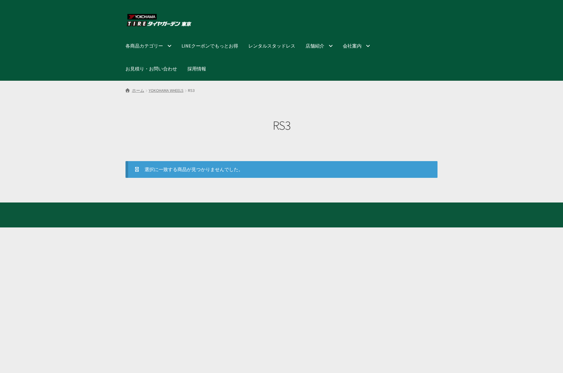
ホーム (138, 90)
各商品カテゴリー (144, 46)
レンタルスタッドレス (271, 46)
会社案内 (352, 46)
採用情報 (196, 69)
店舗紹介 (315, 46)
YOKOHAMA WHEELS (166, 90)
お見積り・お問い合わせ (151, 69)
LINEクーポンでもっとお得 (210, 46)
